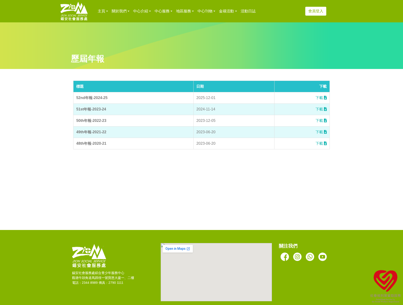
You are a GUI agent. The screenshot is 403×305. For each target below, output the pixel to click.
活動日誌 (248, 11)
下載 (320, 98)
